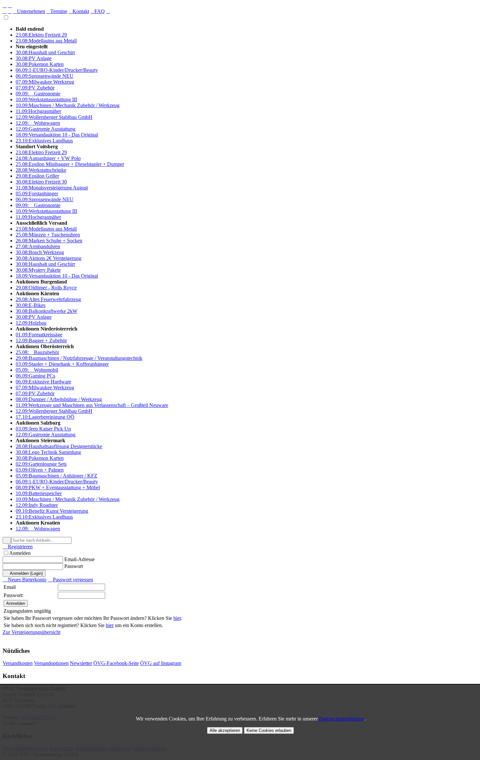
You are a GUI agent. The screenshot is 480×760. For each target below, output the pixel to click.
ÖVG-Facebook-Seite (116, 663)
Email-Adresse (79, 559)
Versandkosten (18, 663)
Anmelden (20, 553)
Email (10, 587)
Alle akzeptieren (225, 730)
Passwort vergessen (70, 579)
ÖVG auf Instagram (160, 663)
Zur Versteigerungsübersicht (31, 632)
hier (177, 618)
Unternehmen (29, 11)
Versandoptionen (51, 663)
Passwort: (14, 595)
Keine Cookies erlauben (269, 730)
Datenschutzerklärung (341, 718)
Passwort (73, 566)
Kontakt (79, 11)
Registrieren (18, 546)
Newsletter (81, 663)
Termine (56, 11)
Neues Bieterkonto (24, 579)
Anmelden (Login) (24, 573)
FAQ (97, 11)
